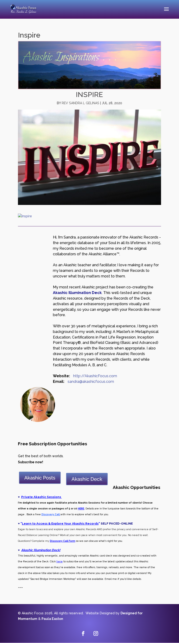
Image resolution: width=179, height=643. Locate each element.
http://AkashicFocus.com (95, 376)
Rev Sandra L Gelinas (80, 103)
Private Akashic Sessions (41, 497)
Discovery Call (59, 540)
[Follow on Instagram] (95, 633)
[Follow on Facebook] (83, 633)
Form (71, 540)
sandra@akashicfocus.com (91, 381)
